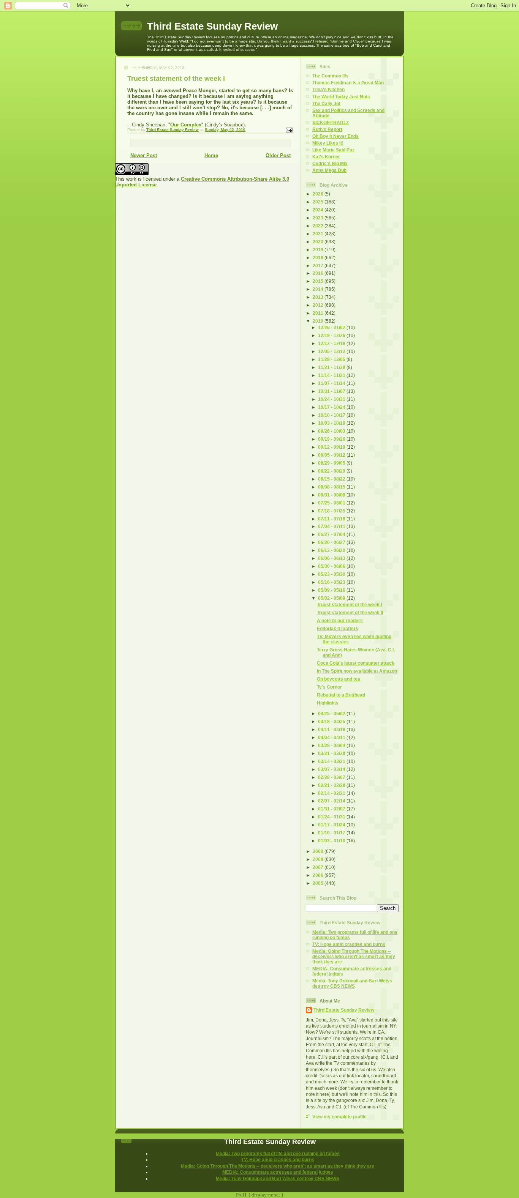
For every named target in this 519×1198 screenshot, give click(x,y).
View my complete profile (339, 1116)
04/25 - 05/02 (332, 713)
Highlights (328, 702)
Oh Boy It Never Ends (335, 136)
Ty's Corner (329, 686)
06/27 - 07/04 (332, 534)
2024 (318, 209)
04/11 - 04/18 (332, 729)
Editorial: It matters (337, 628)
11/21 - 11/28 (332, 367)
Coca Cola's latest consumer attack (355, 662)
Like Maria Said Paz (333, 149)
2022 (318, 225)
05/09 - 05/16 (332, 590)
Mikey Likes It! (327, 142)
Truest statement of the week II (350, 612)
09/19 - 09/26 (332, 439)
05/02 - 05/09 (332, 598)
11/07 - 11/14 (332, 383)
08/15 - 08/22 (332, 478)
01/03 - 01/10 (332, 840)
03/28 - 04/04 (332, 745)
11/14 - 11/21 (332, 375)
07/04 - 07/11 (332, 526)
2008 (318, 859)
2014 (318, 289)
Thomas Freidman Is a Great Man (348, 82)
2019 (318, 249)
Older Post (278, 155)
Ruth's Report (327, 129)
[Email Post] (289, 130)
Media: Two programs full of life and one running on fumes (278, 1153)
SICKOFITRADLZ (330, 122)
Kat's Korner (326, 156)
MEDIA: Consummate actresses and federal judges (277, 1172)
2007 (318, 867)
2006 (318, 875)
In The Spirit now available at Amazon (357, 670)
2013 (318, 297)
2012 (318, 305)
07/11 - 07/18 (332, 518)
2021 (318, 233)
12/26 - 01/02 (332, 327)
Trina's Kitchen (328, 89)
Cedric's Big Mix (330, 163)
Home (211, 155)
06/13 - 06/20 (332, 550)
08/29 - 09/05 (332, 462)
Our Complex (185, 125)
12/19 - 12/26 (332, 335)
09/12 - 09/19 (332, 447)
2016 (318, 273)
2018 (318, 257)
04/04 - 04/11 (332, 737)
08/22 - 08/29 (332, 470)
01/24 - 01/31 (332, 816)
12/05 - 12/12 (332, 351)
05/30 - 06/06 (332, 566)
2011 (318, 313)
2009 (318, 851)
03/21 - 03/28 (332, 753)
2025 (318, 201)
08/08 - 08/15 (332, 486)
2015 (318, 281)
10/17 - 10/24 (332, 407)
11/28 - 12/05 (332, 359)
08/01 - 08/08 (332, 494)
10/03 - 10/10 (332, 423)
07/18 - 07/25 (332, 510)
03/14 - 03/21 (332, 761)
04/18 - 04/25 (332, 721)
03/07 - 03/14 (332, 769)
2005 (318, 883)
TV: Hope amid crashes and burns (348, 944)
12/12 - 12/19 (332, 343)
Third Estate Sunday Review (212, 26)
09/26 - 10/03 (332, 431)
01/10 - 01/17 (332, 832)
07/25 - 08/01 (332, 502)
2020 (318, 241)
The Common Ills (330, 75)
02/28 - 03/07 (332, 777)
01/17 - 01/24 (332, 824)
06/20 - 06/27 (332, 542)
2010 (318, 320)
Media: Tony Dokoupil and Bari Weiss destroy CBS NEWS (352, 983)
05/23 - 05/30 (332, 574)
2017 (318, 265)
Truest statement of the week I (349, 604)
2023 (318, 217)
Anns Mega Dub (329, 170)
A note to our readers (340, 620)
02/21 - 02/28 (332, 785)
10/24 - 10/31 (332, 399)
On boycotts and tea (338, 678)
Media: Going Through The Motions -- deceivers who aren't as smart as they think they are (353, 956)
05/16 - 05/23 (332, 582)
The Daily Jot (326, 103)
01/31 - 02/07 (332, 808)
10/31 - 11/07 (332, 391)
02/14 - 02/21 (332, 793)
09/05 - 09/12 (332, 454)
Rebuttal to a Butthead (341, 694)
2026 (318, 193)
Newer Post (143, 155)
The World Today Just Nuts (341, 96)
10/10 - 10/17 (332, 415)
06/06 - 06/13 (332, 558)
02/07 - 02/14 (332, 800)
